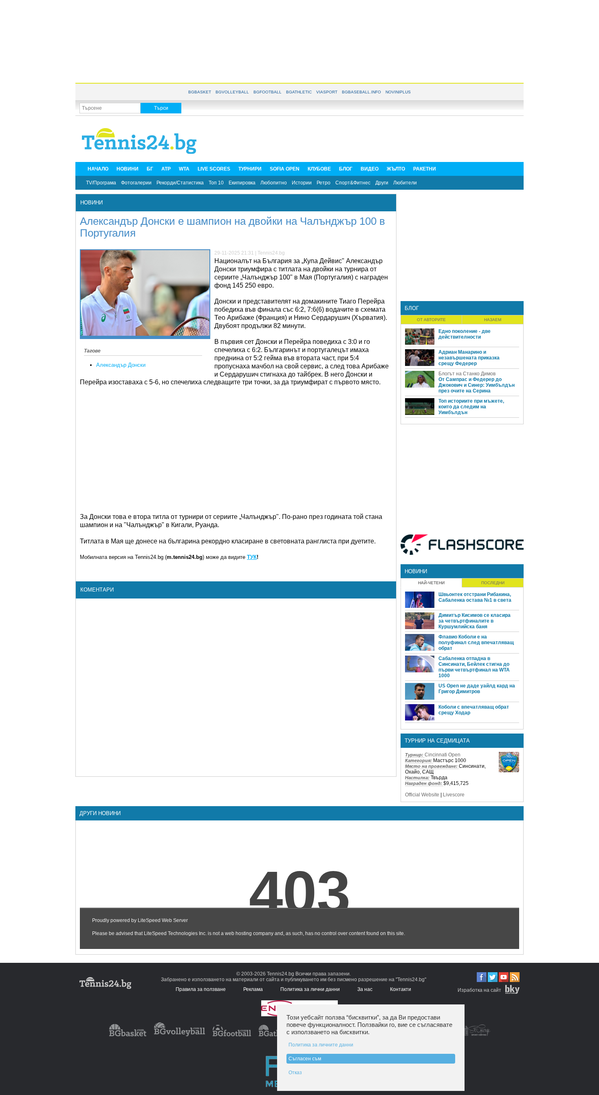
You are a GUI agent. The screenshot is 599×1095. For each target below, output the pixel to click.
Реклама (253, 989)
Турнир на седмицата (437, 741)
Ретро (323, 183)
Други (381, 183)
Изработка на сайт (479, 990)
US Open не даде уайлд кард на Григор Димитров (476, 688)
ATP (166, 169)
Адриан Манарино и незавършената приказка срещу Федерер (469, 357)
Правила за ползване (201, 989)
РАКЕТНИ (424, 169)
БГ (150, 169)
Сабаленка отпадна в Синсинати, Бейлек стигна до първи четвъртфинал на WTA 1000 (474, 667)
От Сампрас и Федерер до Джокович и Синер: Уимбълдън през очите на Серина (476, 385)
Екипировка (242, 183)
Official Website (422, 795)
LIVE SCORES (214, 169)
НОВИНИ (128, 169)
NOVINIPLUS (398, 92)
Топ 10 (216, 183)
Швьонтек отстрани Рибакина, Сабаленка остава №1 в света (474, 597)
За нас (364, 989)
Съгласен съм (304, 1059)
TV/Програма (101, 183)
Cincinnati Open (442, 755)
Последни (492, 583)
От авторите (431, 319)
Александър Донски (120, 365)
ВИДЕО (370, 169)
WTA (184, 169)
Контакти (400, 989)
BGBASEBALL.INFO (361, 92)
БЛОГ (345, 169)
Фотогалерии (136, 183)
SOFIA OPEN (285, 169)
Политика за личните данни (320, 1045)
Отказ (295, 1072)
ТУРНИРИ (250, 169)
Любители (405, 183)
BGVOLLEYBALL (232, 92)
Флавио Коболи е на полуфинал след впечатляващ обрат (476, 642)
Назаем (492, 319)
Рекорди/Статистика (180, 183)
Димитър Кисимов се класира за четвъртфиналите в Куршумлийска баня (474, 621)
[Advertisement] (299, 41)
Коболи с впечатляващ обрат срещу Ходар (473, 710)
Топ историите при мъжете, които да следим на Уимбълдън (471, 406)
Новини (91, 202)
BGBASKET (199, 92)
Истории (302, 183)
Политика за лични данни (310, 989)
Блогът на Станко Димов (466, 374)
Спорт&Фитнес (352, 183)
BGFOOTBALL (267, 92)
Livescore (454, 795)
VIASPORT (326, 92)
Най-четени (431, 583)
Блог (412, 308)
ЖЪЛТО (396, 169)
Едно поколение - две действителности (464, 334)
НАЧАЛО (98, 169)
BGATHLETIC (299, 92)
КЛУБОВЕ (319, 169)
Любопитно (273, 183)
